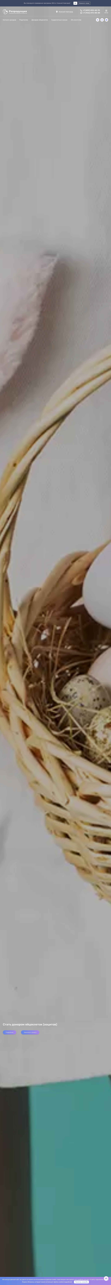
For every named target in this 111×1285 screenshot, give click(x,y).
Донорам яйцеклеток (40, 20)
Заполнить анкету (30, 1032)
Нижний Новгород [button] (66, 12)
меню (106, 13)
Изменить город (84, 3)
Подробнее (9, 1032)
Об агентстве (76, 20)
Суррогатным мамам (59, 20)
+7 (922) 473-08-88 (91, 13)
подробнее (68, 1282)
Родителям (23, 20)
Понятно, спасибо (81, 1282)
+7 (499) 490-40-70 (91, 10)
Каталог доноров (9, 20)
